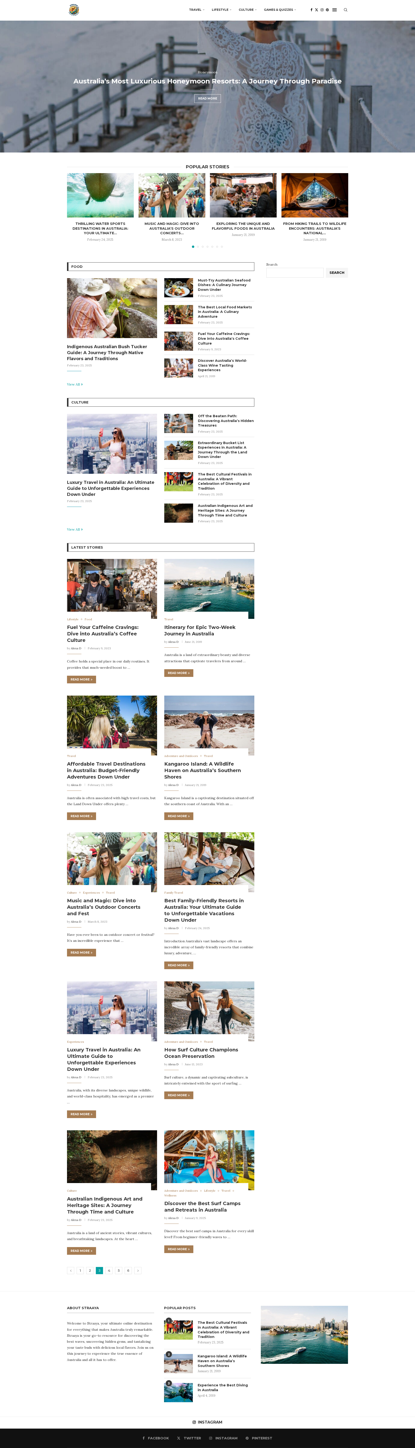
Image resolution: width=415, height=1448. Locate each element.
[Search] (345, 9)
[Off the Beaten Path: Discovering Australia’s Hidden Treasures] (178, 423)
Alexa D (76, 648)
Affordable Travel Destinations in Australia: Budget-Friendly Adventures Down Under (106, 770)
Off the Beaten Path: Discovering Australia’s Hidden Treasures (226, 421)
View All (73, 384)
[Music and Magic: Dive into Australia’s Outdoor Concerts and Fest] (172, 195)
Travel (195, 10)
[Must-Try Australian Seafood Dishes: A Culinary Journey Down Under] (178, 287)
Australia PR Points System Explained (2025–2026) (207, 91)
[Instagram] (322, 9)
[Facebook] (311, 9)
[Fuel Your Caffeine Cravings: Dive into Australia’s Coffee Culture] (178, 341)
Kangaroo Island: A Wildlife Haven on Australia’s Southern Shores (202, 770)
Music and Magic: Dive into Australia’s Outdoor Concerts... (172, 228)
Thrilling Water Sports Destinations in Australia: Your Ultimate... (100, 228)
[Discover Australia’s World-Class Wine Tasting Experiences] (178, 368)
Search (271, 264)
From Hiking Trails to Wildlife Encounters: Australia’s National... (314, 228)
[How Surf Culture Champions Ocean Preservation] (209, 1011)
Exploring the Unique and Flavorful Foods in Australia (243, 226)
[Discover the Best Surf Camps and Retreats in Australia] (209, 1160)
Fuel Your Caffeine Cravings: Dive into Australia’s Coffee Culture (224, 338)
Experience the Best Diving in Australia (223, 1387)
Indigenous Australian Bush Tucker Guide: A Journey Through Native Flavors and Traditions (107, 352)
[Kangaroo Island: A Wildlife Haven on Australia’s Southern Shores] (209, 726)
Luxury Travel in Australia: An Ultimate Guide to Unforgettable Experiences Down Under (110, 488)
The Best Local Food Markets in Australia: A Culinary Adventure (225, 312)
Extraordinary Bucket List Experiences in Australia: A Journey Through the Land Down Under (222, 450)
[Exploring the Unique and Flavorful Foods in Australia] (243, 195)
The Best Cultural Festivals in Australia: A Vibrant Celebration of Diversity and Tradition (225, 481)
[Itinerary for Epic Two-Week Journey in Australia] (209, 589)
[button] (9, 86)
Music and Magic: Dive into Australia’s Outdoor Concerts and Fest (103, 907)
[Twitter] (316, 9)
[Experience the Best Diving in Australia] (178, 1392)
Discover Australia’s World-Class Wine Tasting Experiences (222, 365)
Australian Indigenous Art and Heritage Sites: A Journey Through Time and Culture (225, 510)
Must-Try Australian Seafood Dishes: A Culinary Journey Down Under (224, 285)
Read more (207, 108)
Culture (246, 10)
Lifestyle (220, 10)
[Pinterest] (327, 9)
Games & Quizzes (278, 10)
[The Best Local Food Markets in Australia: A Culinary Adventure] (178, 314)
